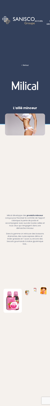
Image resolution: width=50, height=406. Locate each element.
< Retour (25, 65)
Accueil (39, 21)
